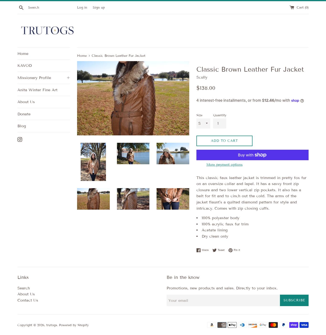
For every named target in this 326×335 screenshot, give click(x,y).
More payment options (224, 165)
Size (199, 115)
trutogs (51, 325)
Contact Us (27, 300)
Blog (21, 126)
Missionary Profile (43, 77)
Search (23, 288)
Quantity (219, 115)
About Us (26, 102)
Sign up (99, 7)
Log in (82, 7)
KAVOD (24, 65)
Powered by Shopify (74, 325)
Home (22, 53)
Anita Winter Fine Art (37, 90)
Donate (24, 114)
